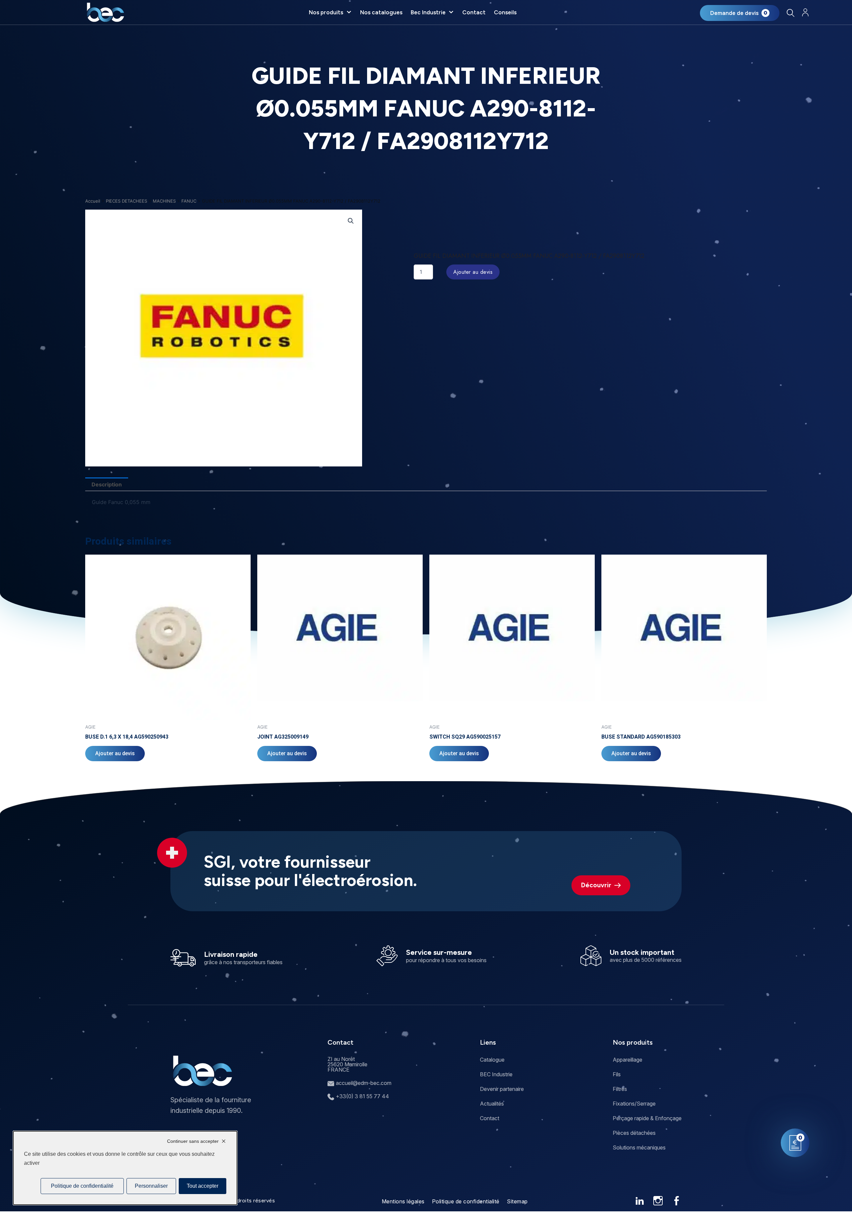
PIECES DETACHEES (126, 201)
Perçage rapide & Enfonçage (647, 1118)
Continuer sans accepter (193, 1141)
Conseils (505, 12)
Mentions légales (403, 1201)
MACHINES (164, 201)
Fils (617, 1074)
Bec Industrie (428, 12)
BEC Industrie (496, 1074)
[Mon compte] (805, 12)
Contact (474, 12)
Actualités (492, 1103)
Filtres (620, 1089)
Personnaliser (151, 1186)
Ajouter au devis (473, 272)
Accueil (92, 201)
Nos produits (326, 12)
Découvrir (596, 885)
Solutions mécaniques (639, 1147)
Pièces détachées (634, 1133)
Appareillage (627, 1059)
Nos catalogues (381, 12)
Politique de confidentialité (466, 1201)
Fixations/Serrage (634, 1103)
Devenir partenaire (502, 1089)
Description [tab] (107, 484)
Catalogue (492, 1059)
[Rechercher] (790, 13)
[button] (351, 221)
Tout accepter (202, 1186)
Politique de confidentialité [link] (82, 1186)
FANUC (188, 201)
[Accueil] (105, 12)
